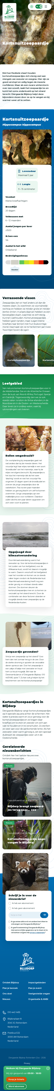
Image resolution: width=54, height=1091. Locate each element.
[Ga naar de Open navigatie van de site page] (46, 6)
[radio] (21, 903)
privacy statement (37, 933)
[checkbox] (28, 906)
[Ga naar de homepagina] (10, 12)
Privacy (27, 1063)
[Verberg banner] (47, 1068)
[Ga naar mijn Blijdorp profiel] (31, 6)
